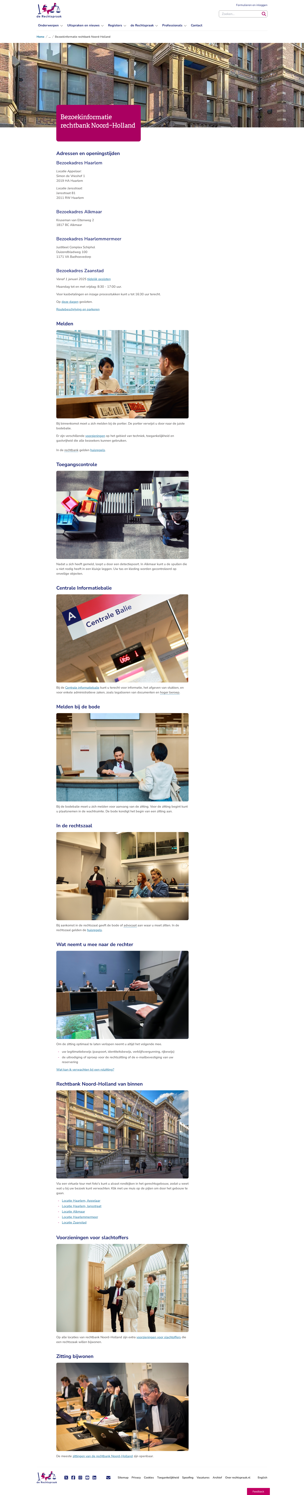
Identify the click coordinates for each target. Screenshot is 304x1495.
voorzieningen (95, 436)
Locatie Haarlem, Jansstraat (81, 1206)
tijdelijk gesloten (99, 279)
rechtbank (71, 450)
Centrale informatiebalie (82, 687)
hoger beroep (169, 692)
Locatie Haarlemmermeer (80, 1217)
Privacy (136, 1478)
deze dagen (70, 302)
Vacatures (203, 1478)
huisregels (97, 450)
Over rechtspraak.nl (237, 1478)
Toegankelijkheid (168, 1478)
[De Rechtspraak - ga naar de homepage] (49, 10)
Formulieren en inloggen (251, 5)
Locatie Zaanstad (74, 1222)
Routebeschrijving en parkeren (78, 309)
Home (40, 37)
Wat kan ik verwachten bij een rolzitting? (85, 1069)
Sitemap (123, 1478)
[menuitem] (50, 25)
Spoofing (188, 1478)
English (262, 1478)
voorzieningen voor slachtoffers (159, 1337)
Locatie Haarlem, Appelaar (81, 1201)
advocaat (130, 925)
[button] (258, 1491)
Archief (217, 1478)
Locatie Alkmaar (73, 1211)
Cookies (149, 1478)
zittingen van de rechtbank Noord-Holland (103, 1456)
